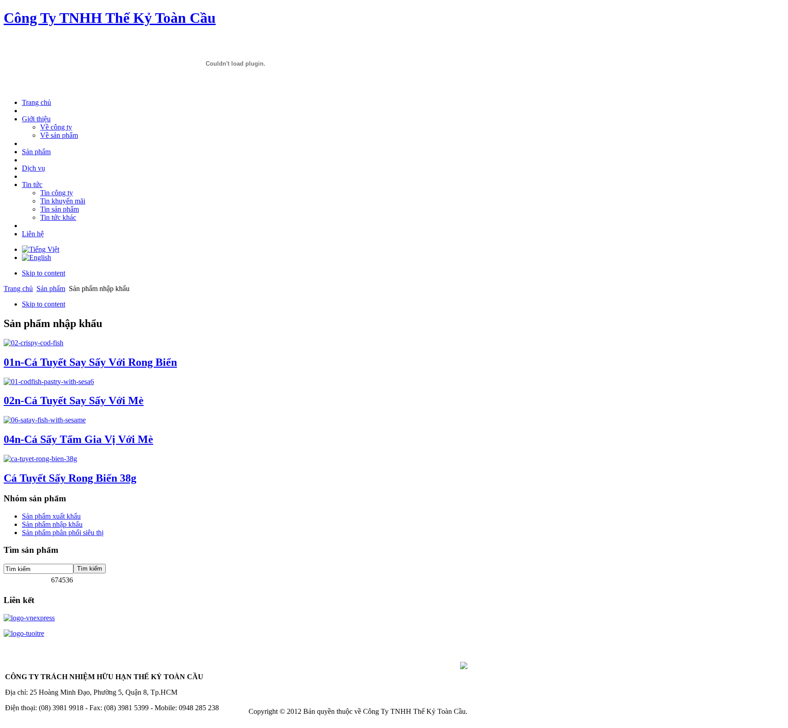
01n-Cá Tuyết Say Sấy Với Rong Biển (90, 362)
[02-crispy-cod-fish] (33, 343)
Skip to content (43, 273)
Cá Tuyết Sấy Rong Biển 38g (70, 478)
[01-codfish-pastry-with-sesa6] (49, 381)
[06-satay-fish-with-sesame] (45, 420)
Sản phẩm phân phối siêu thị (63, 532)
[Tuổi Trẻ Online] (24, 633)
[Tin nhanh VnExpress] (29, 618)
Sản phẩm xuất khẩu (51, 516)
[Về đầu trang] (463, 667)
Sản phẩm (50, 288)
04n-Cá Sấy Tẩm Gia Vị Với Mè (78, 439)
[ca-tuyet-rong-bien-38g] (40, 459)
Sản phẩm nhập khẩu (52, 524)
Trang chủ (18, 288)
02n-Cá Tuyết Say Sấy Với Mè (74, 400)
